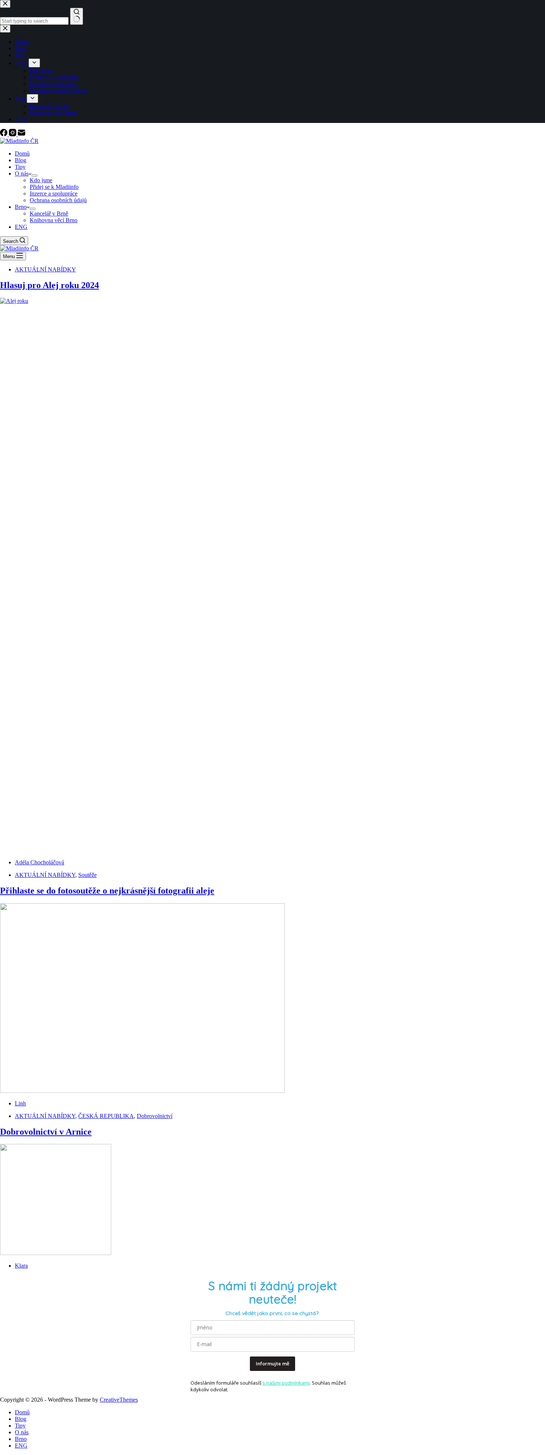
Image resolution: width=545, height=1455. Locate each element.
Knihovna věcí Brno (53, 220)
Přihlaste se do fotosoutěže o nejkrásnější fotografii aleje (107, 890)
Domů (22, 153)
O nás (22, 173)
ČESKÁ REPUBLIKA (106, 1116)
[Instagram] (13, 134)
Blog (20, 160)
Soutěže (87, 875)
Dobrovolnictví (154, 1116)
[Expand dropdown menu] (34, 175)
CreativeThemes (119, 1399)
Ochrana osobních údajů (58, 200)
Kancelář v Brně (49, 213)
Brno (21, 207)
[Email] (21, 134)
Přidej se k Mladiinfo (54, 187)
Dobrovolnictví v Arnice (46, 1132)
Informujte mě (272, 1363)
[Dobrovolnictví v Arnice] (55, 1253)
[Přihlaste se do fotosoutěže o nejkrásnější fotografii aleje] (142, 1091)
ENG (21, 227)
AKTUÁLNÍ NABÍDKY (45, 269)
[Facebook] (4, 134)
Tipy (20, 167)
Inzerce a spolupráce (53, 193)
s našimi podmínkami (286, 1382)
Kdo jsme (41, 180)
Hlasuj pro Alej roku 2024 (49, 285)
